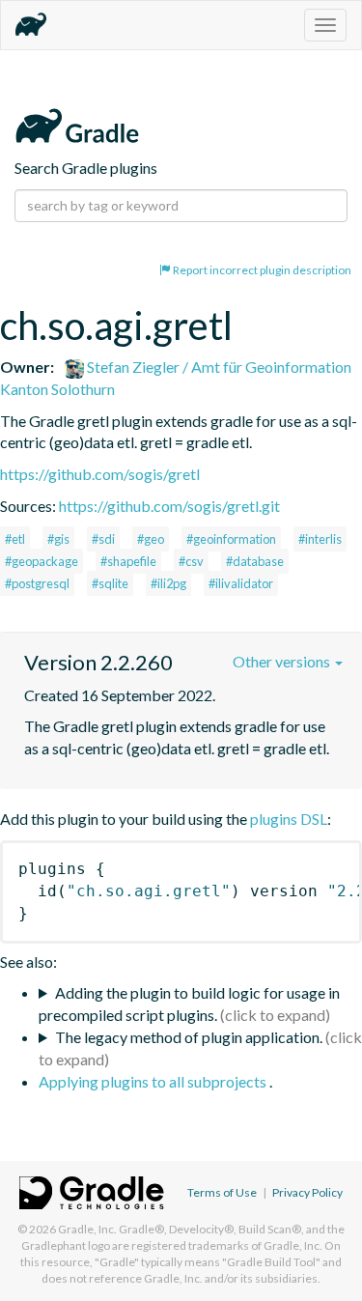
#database (255, 561)
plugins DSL (288, 818)
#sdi (103, 539)
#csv (191, 561)
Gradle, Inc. (87, 1229)
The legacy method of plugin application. (188, 1037)
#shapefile (128, 561)
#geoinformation (231, 539)
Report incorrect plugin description (261, 270)
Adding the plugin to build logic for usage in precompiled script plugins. (189, 1003)
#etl (15, 539)
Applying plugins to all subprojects (154, 1081)
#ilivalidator (241, 583)
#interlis (320, 539)
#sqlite (110, 583)
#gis (58, 539)
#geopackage (41, 561)
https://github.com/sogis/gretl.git (169, 505)
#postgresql (37, 583)
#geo (150, 539)
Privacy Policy (307, 1192)
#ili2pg (168, 583)
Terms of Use (222, 1192)
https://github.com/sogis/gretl (100, 474)
